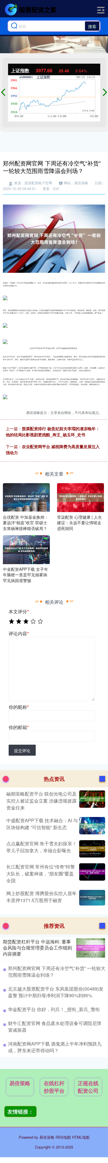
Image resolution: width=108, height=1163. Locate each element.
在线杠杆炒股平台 (54, 1086)
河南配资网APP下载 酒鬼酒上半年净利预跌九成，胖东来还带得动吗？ (55, 1046)
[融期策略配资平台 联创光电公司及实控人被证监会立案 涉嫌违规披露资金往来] (91, 800)
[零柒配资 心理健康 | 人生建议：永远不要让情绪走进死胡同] (80, 497)
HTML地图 (81, 1137)
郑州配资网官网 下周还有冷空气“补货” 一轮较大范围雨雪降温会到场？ (56, 971)
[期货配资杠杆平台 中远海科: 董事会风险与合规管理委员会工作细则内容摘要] (90, 948)
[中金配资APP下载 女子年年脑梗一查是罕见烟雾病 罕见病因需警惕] (26, 549)
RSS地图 (63, 1137)
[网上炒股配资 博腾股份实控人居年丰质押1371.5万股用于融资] (91, 898)
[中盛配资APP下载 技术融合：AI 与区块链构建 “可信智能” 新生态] (91, 825)
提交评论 (22, 750)
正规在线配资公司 (88, 1086)
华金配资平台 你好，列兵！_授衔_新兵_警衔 (54, 1009)
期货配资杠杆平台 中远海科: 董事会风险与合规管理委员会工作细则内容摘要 (37, 947)
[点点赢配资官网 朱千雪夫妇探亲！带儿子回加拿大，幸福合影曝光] (91, 848)
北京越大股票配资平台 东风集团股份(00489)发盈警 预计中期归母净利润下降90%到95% (55, 991)
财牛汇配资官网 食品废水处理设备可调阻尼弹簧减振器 (54, 1026)
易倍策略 (20, 1083)
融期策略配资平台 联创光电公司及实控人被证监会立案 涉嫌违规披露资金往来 (41, 800)
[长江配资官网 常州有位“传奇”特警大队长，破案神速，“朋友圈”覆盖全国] (91, 873)
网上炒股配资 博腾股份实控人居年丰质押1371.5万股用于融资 (41, 896)
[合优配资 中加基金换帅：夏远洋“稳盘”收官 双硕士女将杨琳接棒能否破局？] (26, 497)
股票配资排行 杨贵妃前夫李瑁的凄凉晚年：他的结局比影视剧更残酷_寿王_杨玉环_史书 (53, 431)
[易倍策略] (31, 9)
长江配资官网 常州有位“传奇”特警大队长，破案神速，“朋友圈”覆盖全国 (40, 873)
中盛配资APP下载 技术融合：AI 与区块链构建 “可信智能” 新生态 (42, 824)
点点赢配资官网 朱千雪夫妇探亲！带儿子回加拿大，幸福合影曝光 (41, 847)
